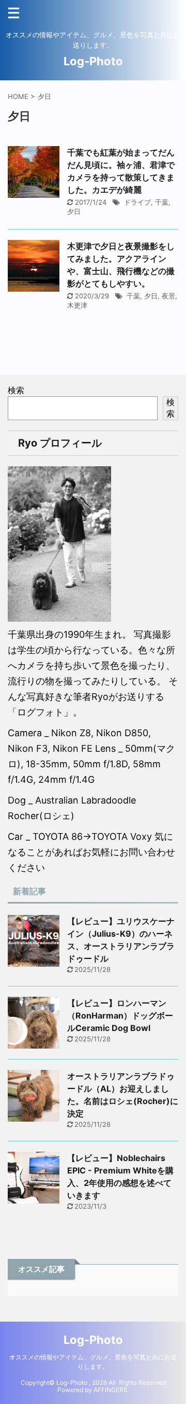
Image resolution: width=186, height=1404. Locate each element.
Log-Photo (93, 61)
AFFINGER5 (110, 1390)
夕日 (74, 211)
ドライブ (137, 202)
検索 (16, 390)
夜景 (168, 296)
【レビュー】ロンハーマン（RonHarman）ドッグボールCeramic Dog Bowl (120, 1015)
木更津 (77, 305)
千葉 (161, 202)
